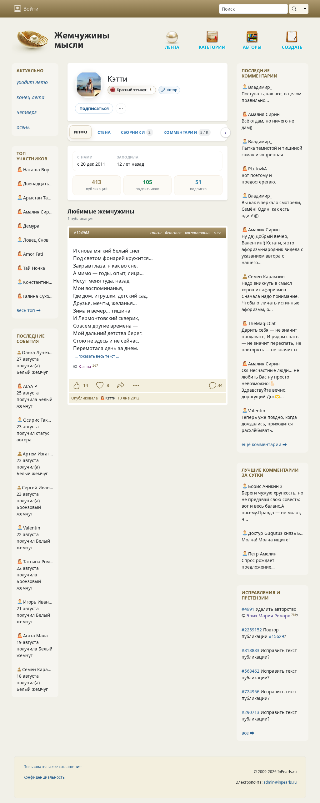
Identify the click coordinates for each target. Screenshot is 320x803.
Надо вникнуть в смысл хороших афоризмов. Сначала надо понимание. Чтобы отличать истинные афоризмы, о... (270, 296)
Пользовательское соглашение (52, 766)
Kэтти (118, 79)
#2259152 (252, 630)
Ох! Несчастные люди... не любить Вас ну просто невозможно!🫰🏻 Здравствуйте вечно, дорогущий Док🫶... (270, 383)
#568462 (250, 671)
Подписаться (94, 108)
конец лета (30, 97)
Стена (104, 132)
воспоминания (197, 232)
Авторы (252, 34)
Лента (172, 34)
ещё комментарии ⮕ (264, 444)
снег (217, 232)
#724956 (250, 692)
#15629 (276, 636)
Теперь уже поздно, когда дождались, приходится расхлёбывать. (269, 423)
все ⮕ (248, 733)
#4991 (248, 609)
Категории (212, 34)
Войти (30, 8)
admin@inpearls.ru (280, 782)
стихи (156, 232)
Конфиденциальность (44, 777)
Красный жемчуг (134, 90)
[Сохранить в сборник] (99, 385)
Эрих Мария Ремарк (268, 616)
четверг (27, 112)
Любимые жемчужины (101, 211)
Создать (292, 34)
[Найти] (295, 9)
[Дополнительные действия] (136, 385)
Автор (172, 90)
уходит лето (32, 82)
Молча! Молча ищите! (266, 540)
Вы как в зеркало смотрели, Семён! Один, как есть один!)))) (271, 208)
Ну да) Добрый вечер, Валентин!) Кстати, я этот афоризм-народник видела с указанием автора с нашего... (272, 249)
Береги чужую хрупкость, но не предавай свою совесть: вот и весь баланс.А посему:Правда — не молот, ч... (272, 506)
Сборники (136, 132)
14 (85, 385)
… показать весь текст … (97, 356)
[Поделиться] (120, 385)
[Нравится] (76, 385)
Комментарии (185, 132)
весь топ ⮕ (29, 310)
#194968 (81, 232)
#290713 (250, 712)
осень (23, 127)
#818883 (250, 650)
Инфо (80, 132)
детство (173, 232)
